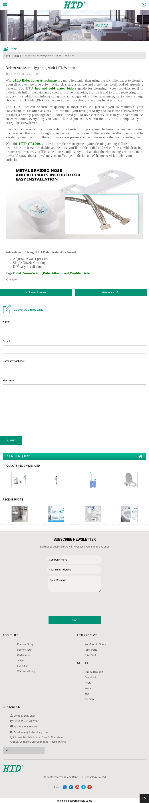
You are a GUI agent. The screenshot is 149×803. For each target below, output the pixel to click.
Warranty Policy (26, 671)
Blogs (17, 55)
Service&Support (93, 671)
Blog (87, 693)
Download (90, 677)
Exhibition (22, 665)
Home (7, 55)
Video (20, 660)
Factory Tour (24, 649)
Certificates (23, 655)
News (87, 688)
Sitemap (89, 699)
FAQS (87, 682)
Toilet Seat (90, 655)
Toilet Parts (90, 649)
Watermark (108, 292)
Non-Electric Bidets (95, 644)
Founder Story (25, 644)
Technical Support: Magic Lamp (74, 800)
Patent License (37, 292)
